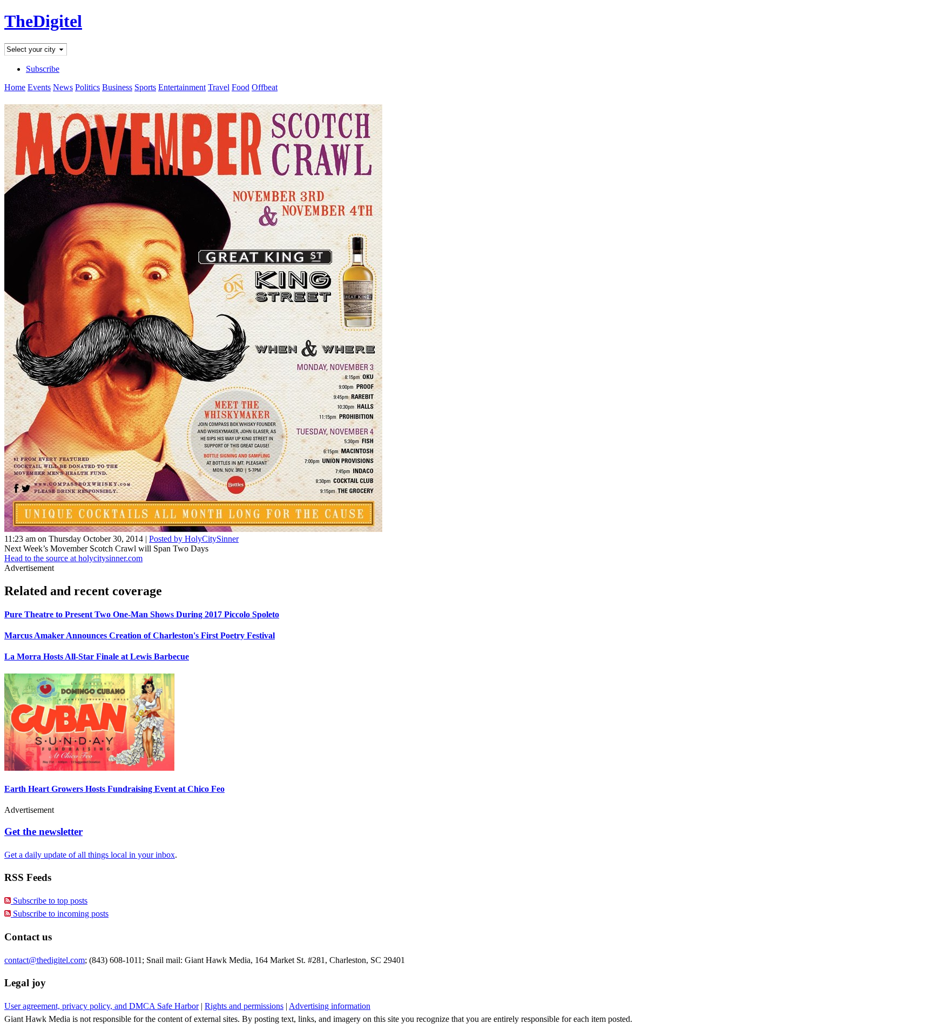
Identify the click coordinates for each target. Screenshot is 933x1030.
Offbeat (265, 87)
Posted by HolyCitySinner (194, 538)
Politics (87, 87)
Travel (218, 87)
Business (117, 87)
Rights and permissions (244, 1006)
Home (14, 87)
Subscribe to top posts (49, 900)
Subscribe (42, 68)
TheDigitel (43, 21)
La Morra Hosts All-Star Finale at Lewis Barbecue (96, 656)
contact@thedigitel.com (44, 960)
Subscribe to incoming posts (60, 913)
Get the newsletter (43, 831)
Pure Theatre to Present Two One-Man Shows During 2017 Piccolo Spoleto (141, 614)
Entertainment (182, 87)
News (63, 87)
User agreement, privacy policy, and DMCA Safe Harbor (101, 1006)
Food (240, 87)
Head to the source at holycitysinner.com (73, 558)
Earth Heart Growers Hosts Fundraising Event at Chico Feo (114, 788)
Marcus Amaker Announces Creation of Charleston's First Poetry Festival (139, 635)
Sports (145, 87)
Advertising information (329, 1006)
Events (39, 87)
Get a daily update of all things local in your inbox (89, 854)
